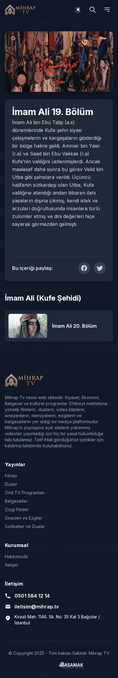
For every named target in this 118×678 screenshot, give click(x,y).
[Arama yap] (93, 10)
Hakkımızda (16, 556)
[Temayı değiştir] (78, 10)
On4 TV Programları (24, 492)
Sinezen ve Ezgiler (23, 517)
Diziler (11, 484)
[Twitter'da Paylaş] (100, 268)
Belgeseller (16, 501)
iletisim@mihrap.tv (37, 607)
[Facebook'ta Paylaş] (84, 268)
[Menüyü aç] (107, 10)
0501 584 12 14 (32, 596)
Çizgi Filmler (17, 509)
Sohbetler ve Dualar (25, 526)
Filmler (11, 475)
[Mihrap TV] (21, 9)
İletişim (11, 564)
